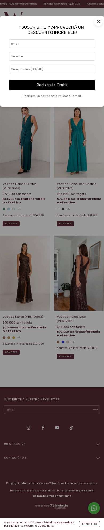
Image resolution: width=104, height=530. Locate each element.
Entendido (89, 524)
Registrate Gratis (52, 85)
